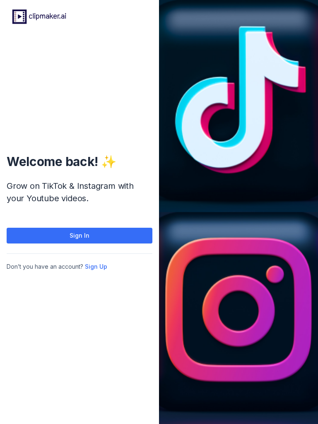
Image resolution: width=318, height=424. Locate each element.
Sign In (79, 235)
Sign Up (96, 266)
